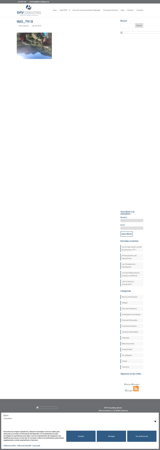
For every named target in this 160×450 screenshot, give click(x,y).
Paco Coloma (24, 26)
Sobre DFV (63, 10)
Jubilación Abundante (130, 332)
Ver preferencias (142, 436)
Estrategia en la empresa (131, 314)
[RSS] (136, 391)
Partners (130, 10)
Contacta (139, 10)
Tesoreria (125, 367)
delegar (125, 303)
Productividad (127, 349)
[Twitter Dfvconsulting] (127, 384)
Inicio (55, 10)
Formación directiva (129, 326)
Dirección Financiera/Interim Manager (86, 10)
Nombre (123, 217)
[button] (155, 421)
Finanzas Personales (129, 320)
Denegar (111, 436)
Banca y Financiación (129, 297)
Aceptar (81, 436)
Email (122, 225)
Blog (122, 10)
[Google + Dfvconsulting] (135, 384)
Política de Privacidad (24, 445)
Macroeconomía (128, 344)
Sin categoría (127, 355)
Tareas (124, 361)
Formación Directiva (110, 10)
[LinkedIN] (129, 391)
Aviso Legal (36, 445)
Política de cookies (10, 445)
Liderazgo (125, 338)
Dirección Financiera (129, 309)
